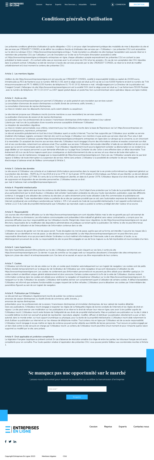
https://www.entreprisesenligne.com (84, 155)
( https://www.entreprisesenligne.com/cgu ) (52, 52)
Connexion (120, 4)
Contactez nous (141, 426)
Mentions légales (49, 456)
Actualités (83, 4)
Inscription (139, 4)
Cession (39, 4)
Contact (93, 4)
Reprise (49, 4)
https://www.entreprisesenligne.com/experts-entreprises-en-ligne (37, 57)
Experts (58, 4)
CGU (65, 456)
